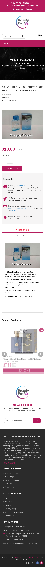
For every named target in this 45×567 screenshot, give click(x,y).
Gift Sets (8, 484)
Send (37, 421)
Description (22, 230)
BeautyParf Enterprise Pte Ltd (27, 557)
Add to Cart (11, 169)
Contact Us (9, 516)
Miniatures (24, 63)
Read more (9, 463)
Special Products (12, 480)
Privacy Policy (10, 509)
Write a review (9, 100)
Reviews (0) (22, 235)
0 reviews (6, 97)
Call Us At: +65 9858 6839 (22, 3)
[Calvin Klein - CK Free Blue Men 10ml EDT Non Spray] (22, 124)
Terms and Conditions (14, 512)
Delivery (8, 505)
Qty (3, 161)
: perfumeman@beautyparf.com (22, 543)
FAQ (7, 498)
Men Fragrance (11, 477)
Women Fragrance (12, 473)
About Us (8, 502)
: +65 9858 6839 (14, 539)
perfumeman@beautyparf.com (21, 208)
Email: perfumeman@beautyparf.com (23, 5)
